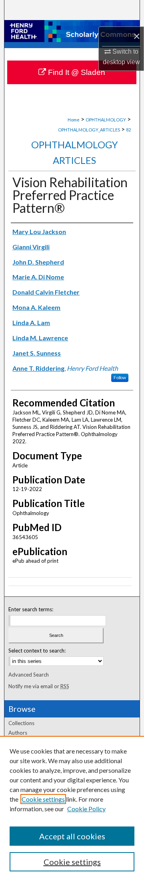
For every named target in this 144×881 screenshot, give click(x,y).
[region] (72, 808)
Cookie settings (43, 799)
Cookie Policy (86, 808)
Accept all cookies (72, 836)
